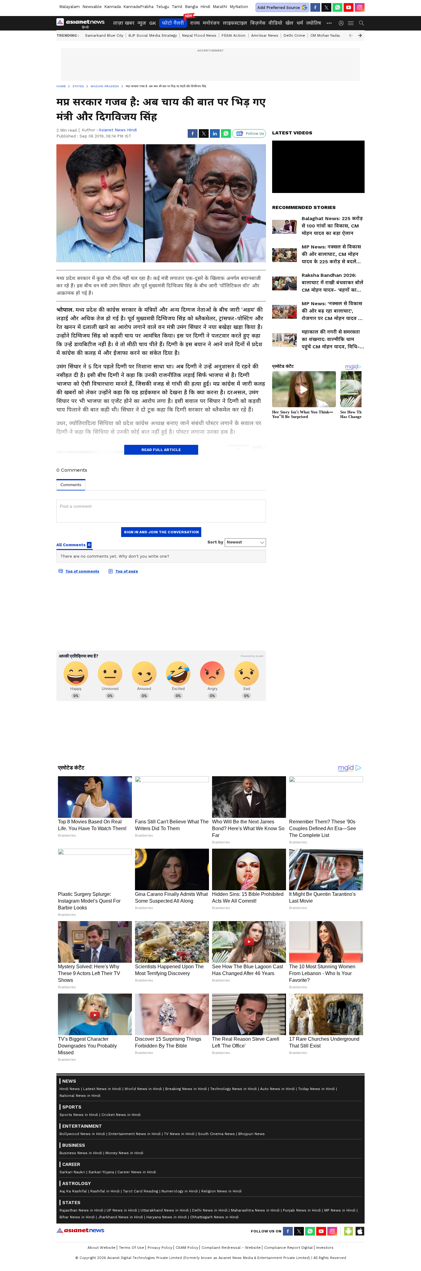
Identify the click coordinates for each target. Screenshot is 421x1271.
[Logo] (82, 23)
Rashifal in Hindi (105, 1191)
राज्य (195, 23)
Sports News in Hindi (78, 1115)
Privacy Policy (160, 1247)
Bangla (191, 6)
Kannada (112, 6)
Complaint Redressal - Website (231, 1247)
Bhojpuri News (251, 1134)
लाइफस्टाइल (235, 23)
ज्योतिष (313, 23)
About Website (102, 1247)
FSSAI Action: (234, 35)
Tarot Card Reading (140, 1191)
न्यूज (141, 23)
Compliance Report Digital (288, 1247)
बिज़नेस (257, 23)
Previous (350, 35)
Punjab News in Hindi (302, 1210)
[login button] (343, 23)
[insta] (360, 7)
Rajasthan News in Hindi (81, 1210)
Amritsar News (264, 35)
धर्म (299, 23)
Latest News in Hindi (102, 1089)
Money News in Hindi (124, 1153)
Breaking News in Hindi (186, 1089)
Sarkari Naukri (72, 1172)
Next (360, 35)
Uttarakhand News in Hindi (165, 1210)
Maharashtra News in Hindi (255, 1210)
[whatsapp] (337, 7)
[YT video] (349, 7)
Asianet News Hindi (118, 130)
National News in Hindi (79, 1095)
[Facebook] (315, 7)
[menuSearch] (361, 23)
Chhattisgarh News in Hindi (214, 1217)
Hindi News (69, 1089)
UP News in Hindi (122, 1210)
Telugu (162, 6)
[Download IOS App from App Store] (360, 1231)
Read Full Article (161, 450)
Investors (324, 1247)
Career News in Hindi (136, 1172)
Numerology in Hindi (179, 1191)
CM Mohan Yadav (325, 35)
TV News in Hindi (179, 1134)
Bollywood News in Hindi (82, 1134)
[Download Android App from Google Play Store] (349, 1231)
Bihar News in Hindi (77, 1217)
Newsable (92, 6)
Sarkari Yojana (101, 1172)
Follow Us (255, 133)
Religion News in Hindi (221, 1191)
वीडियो (275, 23)
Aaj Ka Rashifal (73, 1191)
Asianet (80, 1230)
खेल (289, 23)
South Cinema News (216, 1134)
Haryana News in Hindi (166, 1217)
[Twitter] (326, 7)
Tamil (177, 6)
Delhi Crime (294, 35)
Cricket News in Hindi (121, 1115)
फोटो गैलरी (173, 23)
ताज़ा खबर (123, 23)
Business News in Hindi (80, 1153)
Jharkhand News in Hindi (120, 1217)
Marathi (220, 6)
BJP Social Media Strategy (153, 35)
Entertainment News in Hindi (134, 1134)
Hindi (205, 6)
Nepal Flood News (199, 35)
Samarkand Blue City (104, 35)
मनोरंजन (211, 23)
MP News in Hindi (339, 1210)
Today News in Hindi (316, 1089)
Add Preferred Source (278, 7)
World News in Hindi (143, 1089)
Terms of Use (131, 1247)
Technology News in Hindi (233, 1089)
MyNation (239, 6)
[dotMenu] (329, 23)
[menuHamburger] (351, 23)
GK (152, 23)
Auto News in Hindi (277, 1089)
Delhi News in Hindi (209, 1210)
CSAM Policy (187, 1247)
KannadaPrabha (138, 6)
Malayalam (69, 6)
